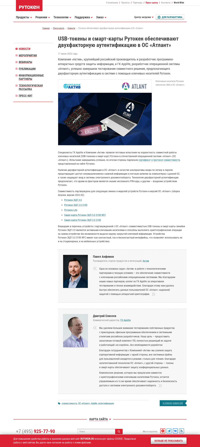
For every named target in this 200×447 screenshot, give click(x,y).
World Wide (179, 2)
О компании (112, 2)
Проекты (125, 2)
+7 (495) (35, 431)
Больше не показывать (169, 440)
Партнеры (137, 2)
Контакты (165, 2)
